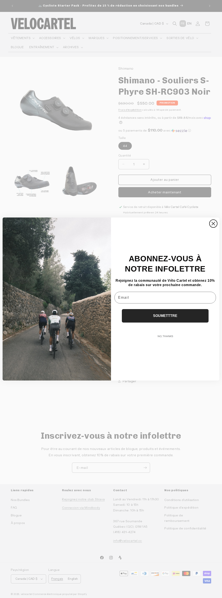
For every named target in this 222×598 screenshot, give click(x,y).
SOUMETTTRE (165, 316)
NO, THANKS (165, 336)
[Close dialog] (213, 223)
